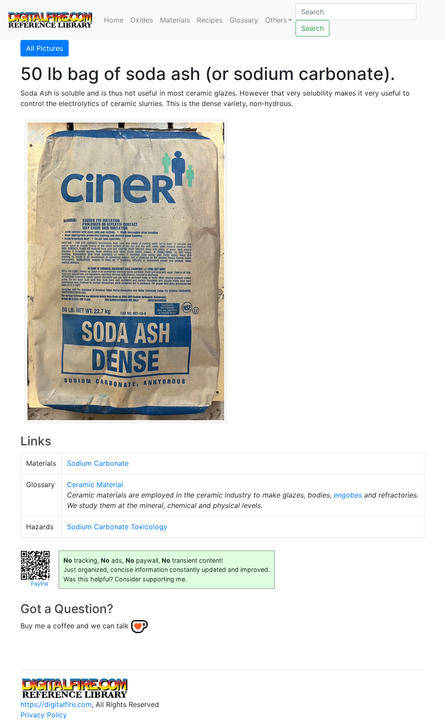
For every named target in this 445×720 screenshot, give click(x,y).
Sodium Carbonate (98, 463)
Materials (175, 20)
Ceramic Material (95, 484)
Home (113, 20)
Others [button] (276, 20)
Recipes (209, 20)
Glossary (243, 20)
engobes (348, 495)
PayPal (39, 584)
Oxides (141, 20)
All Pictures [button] (44, 48)
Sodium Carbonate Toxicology (117, 526)
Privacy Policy (43, 714)
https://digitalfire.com (56, 704)
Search (312, 28)
